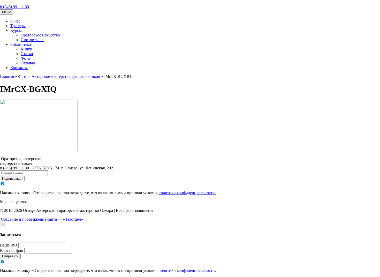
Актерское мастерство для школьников (66, 76)
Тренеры (18, 26)
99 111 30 (14, 7)
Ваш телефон (11, 250)
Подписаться (12, 179)
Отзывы (28, 63)
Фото (25, 58)
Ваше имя (8, 245)
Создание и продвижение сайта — (42, 219)
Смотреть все (32, 40)
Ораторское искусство (40, 35)
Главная (7, 76)
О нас (15, 21)
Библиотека (20, 44)
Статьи (27, 53)
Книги (26, 49)
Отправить (10, 256)
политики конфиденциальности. (187, 193)
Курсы (16, 30)
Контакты (19, 67)
